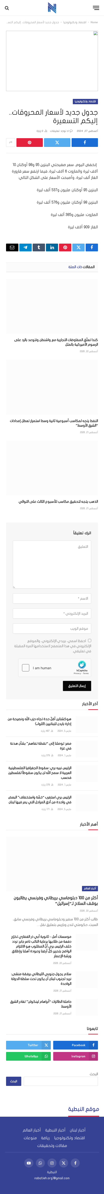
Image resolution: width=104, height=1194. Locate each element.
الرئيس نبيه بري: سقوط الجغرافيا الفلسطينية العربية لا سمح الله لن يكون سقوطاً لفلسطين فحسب (39, 773)
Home (94, 22)
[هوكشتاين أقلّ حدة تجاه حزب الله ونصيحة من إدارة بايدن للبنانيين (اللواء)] (87, 724)
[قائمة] (96, 7)
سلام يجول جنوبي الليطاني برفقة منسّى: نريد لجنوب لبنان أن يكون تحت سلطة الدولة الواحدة (41, 979)
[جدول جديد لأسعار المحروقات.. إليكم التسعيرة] (52, 61)
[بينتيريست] (29, 142)
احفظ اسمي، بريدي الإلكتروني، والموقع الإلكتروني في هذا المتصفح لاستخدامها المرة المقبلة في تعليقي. (52, 646)
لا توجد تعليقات (59, 131)
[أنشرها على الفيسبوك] (85, 142)
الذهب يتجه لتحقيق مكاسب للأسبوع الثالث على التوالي (58, 501)
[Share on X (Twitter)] (57, 142)
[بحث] (7, 7)
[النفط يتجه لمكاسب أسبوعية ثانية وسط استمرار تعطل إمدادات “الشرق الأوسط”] (52, 387)
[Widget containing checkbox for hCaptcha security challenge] (54, 668)
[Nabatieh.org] (52, 8)
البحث (94, 1074)
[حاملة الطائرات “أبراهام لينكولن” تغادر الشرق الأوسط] (87, 1007)
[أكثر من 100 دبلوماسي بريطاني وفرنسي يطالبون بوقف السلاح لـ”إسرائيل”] (52, 863)
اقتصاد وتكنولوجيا (74, 22)
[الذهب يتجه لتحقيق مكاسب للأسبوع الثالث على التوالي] (52, 468)
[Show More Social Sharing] (10, 142)
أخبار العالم (90, 888)
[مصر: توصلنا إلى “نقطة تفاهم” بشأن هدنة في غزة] (87, 749)
